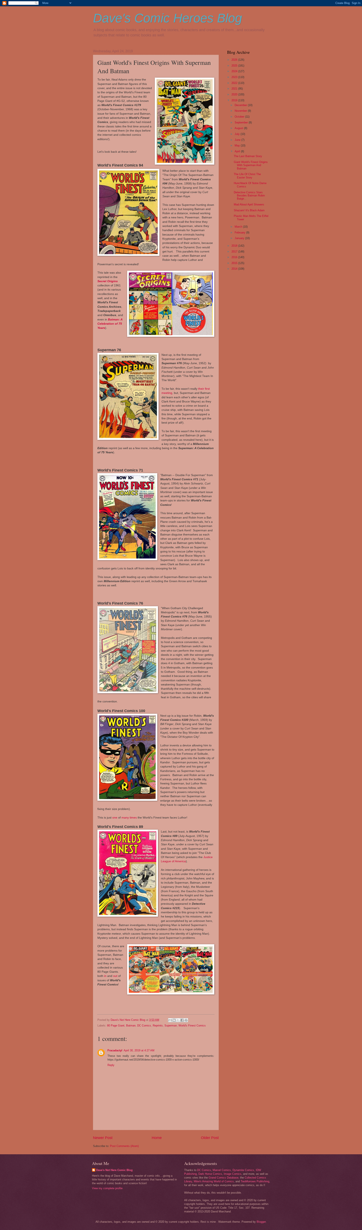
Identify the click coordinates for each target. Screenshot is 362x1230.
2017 (234, 251)
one (114, 817)
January (240, 238)
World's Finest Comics (192, 1025)
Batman (131, 1025)
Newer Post (102, 1138)
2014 (234, 268)
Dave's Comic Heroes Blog (167, 18)
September (242, 122)
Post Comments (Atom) (124, 1146)
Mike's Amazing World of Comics (214, 1181)
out (115, 976)
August (239, 128)
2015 (234, 263)
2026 (234, 59)
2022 (234, 83)
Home (157, 1138)
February (240, 232)
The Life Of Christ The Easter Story (247, 176)
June (238, 139)
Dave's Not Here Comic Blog (114, 1170)
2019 (234, 100)
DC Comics (144, 1025)
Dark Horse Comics (210, 1173)
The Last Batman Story (248, 156)
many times (129, 817)
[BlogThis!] (174, 1020)
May (238, 145)
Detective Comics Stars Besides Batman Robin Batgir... (249, 195)
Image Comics (232, 1173)
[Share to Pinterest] (186, 1020)
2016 (234, 257)
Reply (110, 1065)
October (240, 116)
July (237, 134)
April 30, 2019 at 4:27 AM (139, 1050)
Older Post (210, 1138)
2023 (234, 77)
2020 (234, 94)
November (241, 110)
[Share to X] (178, 1020)
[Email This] (170, 1020)
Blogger (261, 1221)
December (241, 105)
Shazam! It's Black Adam (249, 210)
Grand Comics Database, (224, 1177)
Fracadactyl (114, 1050)
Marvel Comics (222, 1170)
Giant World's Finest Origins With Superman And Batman (251, 165)
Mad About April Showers (249, 204)
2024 (234, 71)
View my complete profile (107, 1188)
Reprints (158, 1025)
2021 (234, 88)
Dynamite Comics (243, 1170)
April (238, 151)
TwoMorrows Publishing (255, 1181)
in (105, 976)
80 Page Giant (115, 1025)
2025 (234, 65)
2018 (234, 245)
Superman (170, 1025)
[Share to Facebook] (182, 1020)
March (239, 226)
